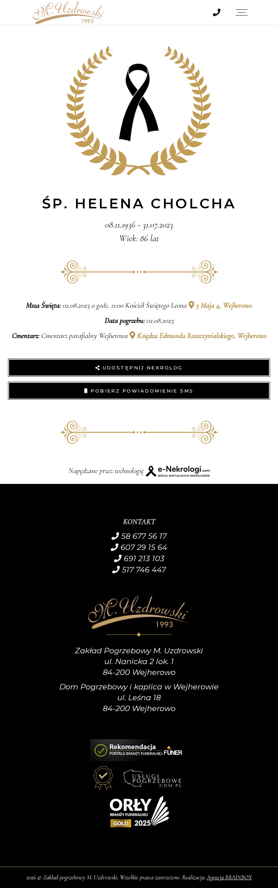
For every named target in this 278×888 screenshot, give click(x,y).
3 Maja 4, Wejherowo (223, 305)
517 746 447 (143, 569)
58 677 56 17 (143, 536)
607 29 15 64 (142, 547)
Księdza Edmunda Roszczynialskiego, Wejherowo (200, 335)
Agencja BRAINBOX (229, 877)
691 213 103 (143, 558)
